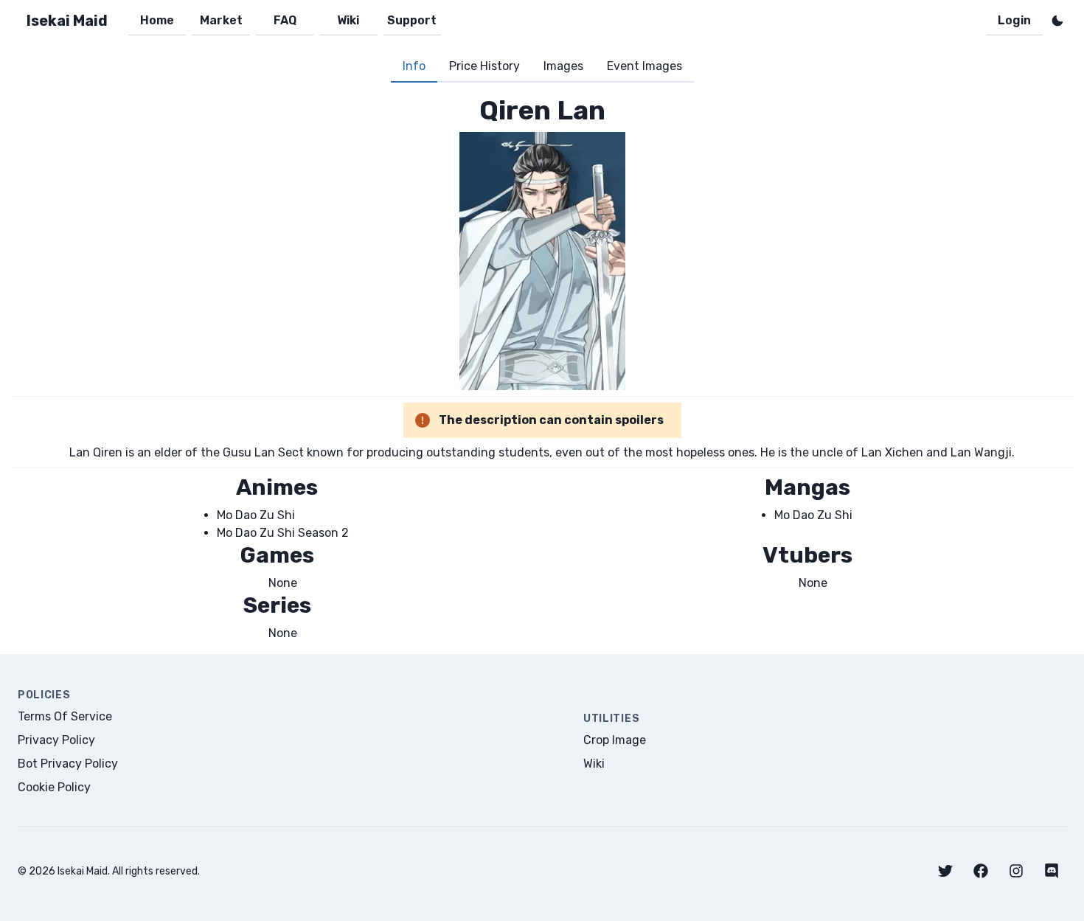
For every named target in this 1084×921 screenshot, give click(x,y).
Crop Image (614, 740)
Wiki (348, 20)
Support (412, 20)
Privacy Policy (56, 740)
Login (1014, 20)
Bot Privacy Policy (68, 764)
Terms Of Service (65, 716)
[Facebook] (981, 871)
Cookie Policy (54, 787)
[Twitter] (945, 871)
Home (157, 20)
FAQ (285, 20)
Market (221, 20)
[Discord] (1051, 871)
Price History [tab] (484, 66)
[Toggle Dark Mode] (1057, 20)
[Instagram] (1016, 871)
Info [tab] (414, 66)
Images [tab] (563, 66)
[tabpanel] (542, 368)
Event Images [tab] (644, 66)
